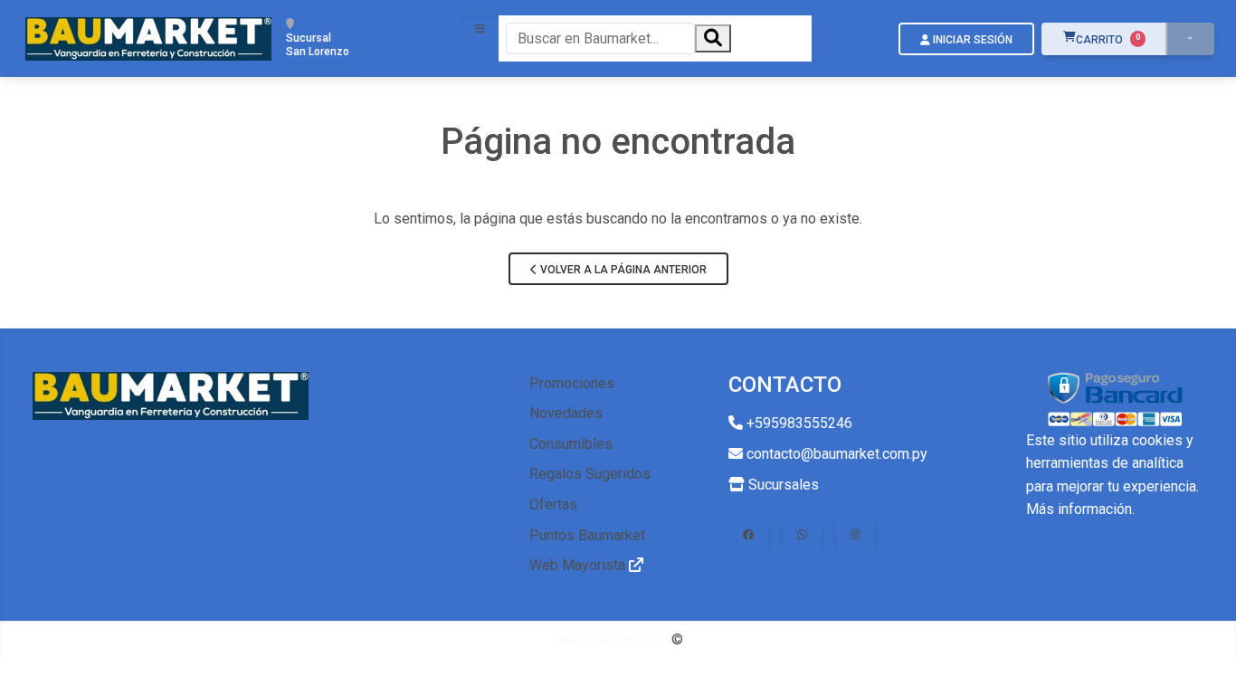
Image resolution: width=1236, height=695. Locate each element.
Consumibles (571, 443)
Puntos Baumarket (587, 535)
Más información (1079, 509)
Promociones (571, 383)
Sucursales (782, 484)
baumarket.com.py (611, 639)
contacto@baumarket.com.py (835, 453)
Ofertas (553, 504)
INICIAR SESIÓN (971, 39)
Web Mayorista (579, 565)
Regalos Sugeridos (590, 473)
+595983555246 (797, 423)
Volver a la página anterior (622, 269)
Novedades (566, 413)
